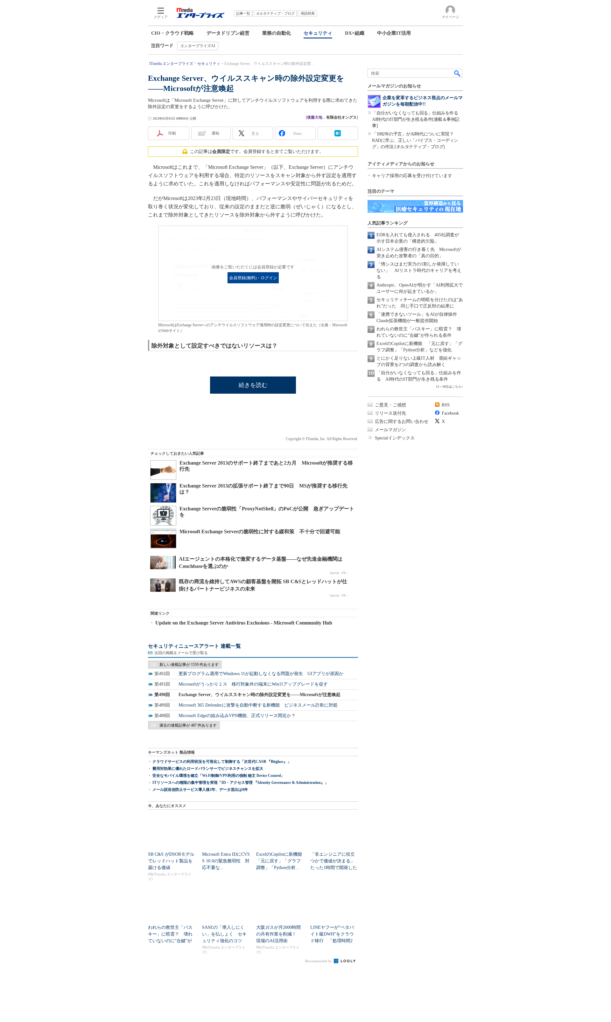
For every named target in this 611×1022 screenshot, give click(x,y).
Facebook (450, 413)
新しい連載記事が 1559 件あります (189, 664)
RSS (446, 405)
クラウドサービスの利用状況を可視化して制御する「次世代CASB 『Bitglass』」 (221, 761)
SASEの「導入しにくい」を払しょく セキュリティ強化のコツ (224, 934)
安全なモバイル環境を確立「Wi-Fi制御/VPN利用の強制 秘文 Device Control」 (218, 775)
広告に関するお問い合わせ (401, 421)
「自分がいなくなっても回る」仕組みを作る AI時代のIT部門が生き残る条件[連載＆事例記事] (417, 119)
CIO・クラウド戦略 (172, 33)
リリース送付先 (390, 413)
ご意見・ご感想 (390, 405)
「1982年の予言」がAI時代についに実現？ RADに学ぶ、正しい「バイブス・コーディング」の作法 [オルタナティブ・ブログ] (415, 140)
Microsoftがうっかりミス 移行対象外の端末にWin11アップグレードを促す (253, 684)
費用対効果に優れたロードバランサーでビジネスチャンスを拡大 (207, 768)
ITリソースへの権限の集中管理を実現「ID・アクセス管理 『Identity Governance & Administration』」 (240, 782)
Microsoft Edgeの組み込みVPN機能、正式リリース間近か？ (237, 715)
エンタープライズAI (197, 46)
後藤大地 (314, 117)
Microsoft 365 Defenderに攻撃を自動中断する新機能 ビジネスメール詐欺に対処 (258, 705)
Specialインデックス (395, 438)
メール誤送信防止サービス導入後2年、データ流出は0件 (200, 789)
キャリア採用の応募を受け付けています (412, 175)
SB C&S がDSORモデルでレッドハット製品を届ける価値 (171, 861)
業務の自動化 (276, 33)
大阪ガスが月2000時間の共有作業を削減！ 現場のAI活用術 (278, 934)
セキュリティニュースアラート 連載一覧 (194, 646)
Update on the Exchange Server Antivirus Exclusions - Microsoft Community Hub (243, 622)
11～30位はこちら (448, 386)
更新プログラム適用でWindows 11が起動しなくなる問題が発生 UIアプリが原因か (261, 673)
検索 (457, 73)
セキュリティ (318, 33)
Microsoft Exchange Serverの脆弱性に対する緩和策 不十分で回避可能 (259, 531)
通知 (215, 133)
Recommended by (319, 961)
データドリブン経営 (228, 33)
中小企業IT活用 (394, 33)
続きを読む (253, 385)
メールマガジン (390, 429)
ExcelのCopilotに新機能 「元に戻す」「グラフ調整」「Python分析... (281, 861)
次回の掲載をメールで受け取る (181, 653)
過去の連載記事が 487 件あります (188, 725)
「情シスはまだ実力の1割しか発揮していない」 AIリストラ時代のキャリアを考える (418, 270)
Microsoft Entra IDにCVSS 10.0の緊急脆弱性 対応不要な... (226, 861)
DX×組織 (354, 33)
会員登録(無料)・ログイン (253, 278)
